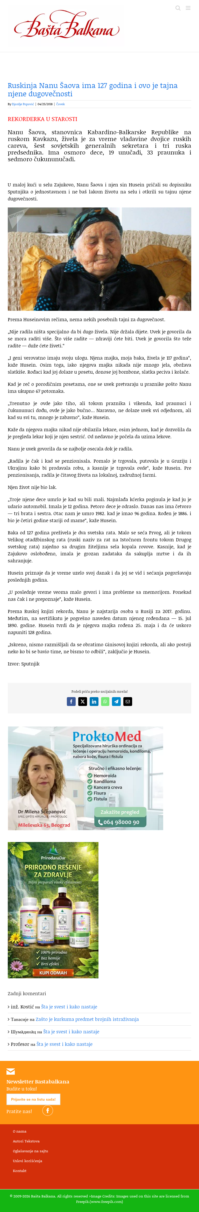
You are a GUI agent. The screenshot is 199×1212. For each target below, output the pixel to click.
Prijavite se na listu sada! (33, 1099)
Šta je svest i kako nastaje (69, 1006)
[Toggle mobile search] (178, 8)
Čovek (60, 104)
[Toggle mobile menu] (188, 8)
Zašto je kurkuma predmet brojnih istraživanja (87, 1019)
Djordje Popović (23, 104)
